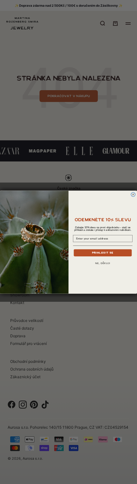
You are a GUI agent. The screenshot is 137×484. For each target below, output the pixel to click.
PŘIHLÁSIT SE (103, 252)
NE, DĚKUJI (102, 263)
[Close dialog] (133, 194)
